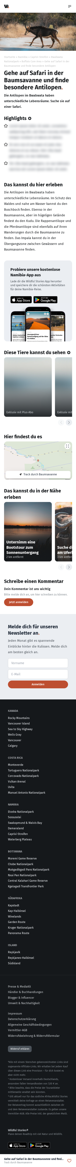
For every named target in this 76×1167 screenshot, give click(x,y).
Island (12, 945)
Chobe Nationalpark (20, 864)
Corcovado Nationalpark (23, 776)
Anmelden (38, 684)
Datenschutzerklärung (22, 1019)
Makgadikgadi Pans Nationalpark (28, 869)
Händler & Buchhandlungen (25, 992)
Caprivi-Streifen (39, 57)
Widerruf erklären (19, 1048)
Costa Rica (15, 757)
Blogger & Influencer (21, 997)
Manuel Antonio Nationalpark (26, 792)
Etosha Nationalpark (21, 811)
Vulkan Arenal (17, 781)
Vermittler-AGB (17, 1030)
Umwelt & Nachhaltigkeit (24, 1003)
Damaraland (16, 828)
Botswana (15, 851)
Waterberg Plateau (20, 839)
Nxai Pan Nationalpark (22, 875)
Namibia (23, 57)
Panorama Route (18, 933)
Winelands (14, 916)
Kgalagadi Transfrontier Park (26, 886)
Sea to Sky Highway (20, 729)
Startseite (9, 57)
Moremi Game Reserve (22, 858)
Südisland (14, 963)
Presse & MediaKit (19, 986)
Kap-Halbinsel (17, 911)
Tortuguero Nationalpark (23, 770)
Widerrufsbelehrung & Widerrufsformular (34, 1035)
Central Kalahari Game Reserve (28, 880)
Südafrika (15, 898)
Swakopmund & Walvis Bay (25, 823)
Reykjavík (14, 952)
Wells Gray (14, 734)
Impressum (15, 1013)
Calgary (12, 745)
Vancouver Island (19, 723)
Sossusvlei (14, 817)
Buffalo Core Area (32, 61)
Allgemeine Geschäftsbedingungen (30, 1024)
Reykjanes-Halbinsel (21, 958)
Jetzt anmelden (18, 602)
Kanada (13, 710)
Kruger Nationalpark (21, 927)
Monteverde (15, 764)
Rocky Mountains (19, 718)
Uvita (11, 787)
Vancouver (14, 740)
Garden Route (16, 922)
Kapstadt (13, 905)
